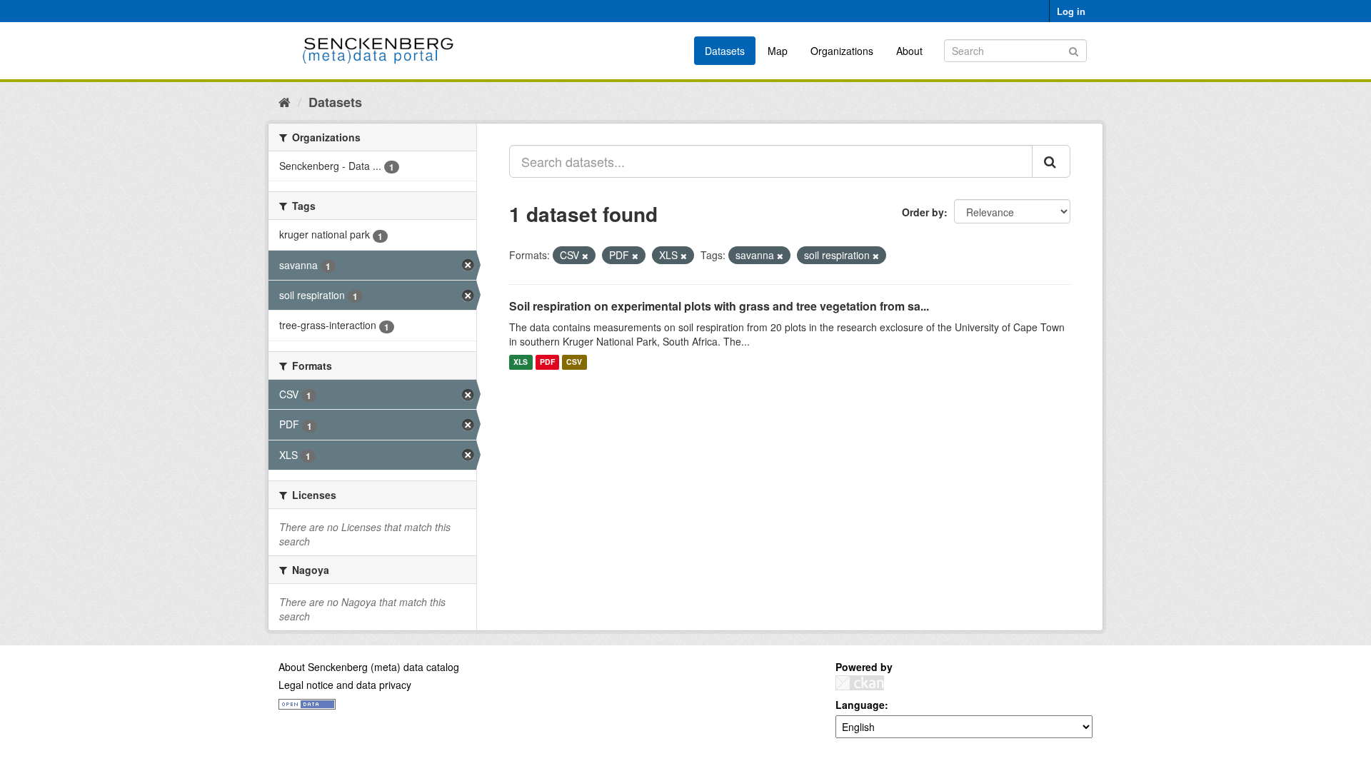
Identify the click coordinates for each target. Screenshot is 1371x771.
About (909, 51)
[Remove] (585, 255)
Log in (1071, 11)
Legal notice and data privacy (344, 684)
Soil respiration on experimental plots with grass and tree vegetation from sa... (719, 306)
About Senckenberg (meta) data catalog (368, 667)
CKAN (859, 682)
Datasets (725, 51)
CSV (574, 362)
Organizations (841, 51)
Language (860, 704)
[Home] (284, 101)
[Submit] (1074, 50)
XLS (520, 362)
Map (778, 51)
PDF (547, 362)
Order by (923, 212)
